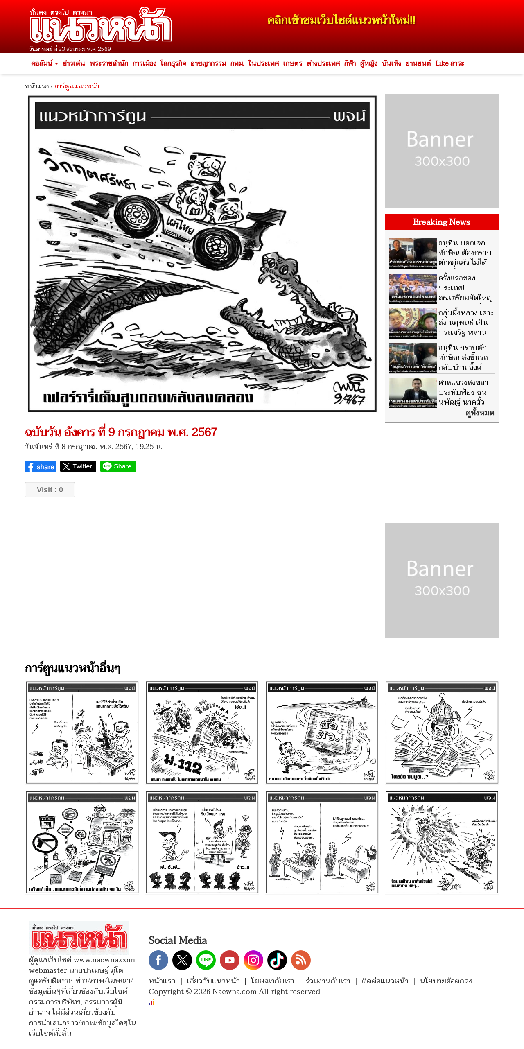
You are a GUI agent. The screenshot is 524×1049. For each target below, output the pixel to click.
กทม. (237, 63)
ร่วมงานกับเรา (328, 981)
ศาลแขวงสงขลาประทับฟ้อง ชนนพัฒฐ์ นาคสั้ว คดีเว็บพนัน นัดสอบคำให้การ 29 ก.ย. (438, 402)
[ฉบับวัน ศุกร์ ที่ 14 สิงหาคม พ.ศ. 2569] (82, 732)
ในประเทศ (263, 63)
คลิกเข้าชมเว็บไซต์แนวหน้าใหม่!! (342, 20)
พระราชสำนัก (109, 63)
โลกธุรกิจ (173, 63)
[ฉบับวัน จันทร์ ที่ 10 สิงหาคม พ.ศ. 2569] (82, 842)
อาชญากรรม (208, 63)
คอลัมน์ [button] (42, 63)
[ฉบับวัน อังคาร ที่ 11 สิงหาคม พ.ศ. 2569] (442, 732)
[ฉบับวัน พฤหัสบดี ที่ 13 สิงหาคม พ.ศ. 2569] (202, 732)
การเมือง (144, 63)
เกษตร (293, 63)
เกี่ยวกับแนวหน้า (213, 981)
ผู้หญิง (368, 63)
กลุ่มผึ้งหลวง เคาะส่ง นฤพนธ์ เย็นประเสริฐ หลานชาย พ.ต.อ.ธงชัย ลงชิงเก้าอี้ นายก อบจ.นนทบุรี (441, 333)
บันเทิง (391, 63)
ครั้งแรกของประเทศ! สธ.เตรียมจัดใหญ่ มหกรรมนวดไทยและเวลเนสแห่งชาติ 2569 (441, 298)
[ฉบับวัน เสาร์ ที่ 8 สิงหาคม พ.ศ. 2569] (202, 842)
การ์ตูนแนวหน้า (76, 86)
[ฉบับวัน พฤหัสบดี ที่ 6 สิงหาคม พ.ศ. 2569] (442, 842)
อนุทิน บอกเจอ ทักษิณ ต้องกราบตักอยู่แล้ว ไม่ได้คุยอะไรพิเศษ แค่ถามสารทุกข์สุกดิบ (440, 263)
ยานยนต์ (418, 63)
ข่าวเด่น (74, 63)
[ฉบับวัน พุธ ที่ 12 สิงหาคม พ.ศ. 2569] (322, 732)
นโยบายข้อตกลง (446, 981)
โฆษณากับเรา (272, 981)
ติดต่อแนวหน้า (385, 981)
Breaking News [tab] (441, 222)
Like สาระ (450, 63)
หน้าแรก (37, 86)
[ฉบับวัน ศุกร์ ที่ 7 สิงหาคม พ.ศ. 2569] (322, 842)
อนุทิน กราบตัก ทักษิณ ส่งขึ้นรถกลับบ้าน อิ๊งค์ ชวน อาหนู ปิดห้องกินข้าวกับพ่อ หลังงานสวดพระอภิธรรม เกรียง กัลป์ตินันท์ (438, 372)
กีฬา (350, 63)
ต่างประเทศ (323, 63)
